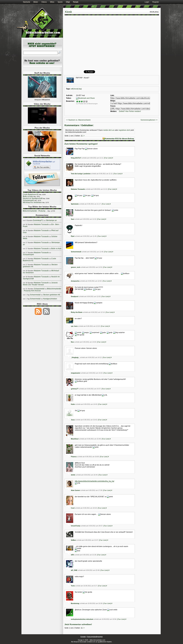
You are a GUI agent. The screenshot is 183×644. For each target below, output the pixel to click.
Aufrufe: (69, 95)
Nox (72, 342)
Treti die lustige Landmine (80, 173)
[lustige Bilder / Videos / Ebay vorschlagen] (42, 67)
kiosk (76, 89)
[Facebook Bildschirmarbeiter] (42, 170)
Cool (72, 508)
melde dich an (108, 130)
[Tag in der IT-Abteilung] (42, 124)
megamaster (75, 373)
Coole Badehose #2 (30, 194)
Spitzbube (75, 204)
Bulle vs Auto (28, 196)
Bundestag (75, 603)
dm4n (73, 475)
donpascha (75, 281)
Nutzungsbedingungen (95, 636)
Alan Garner (75, 490)
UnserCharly (75, 526)
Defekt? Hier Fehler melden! (130, 111)
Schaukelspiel (28, 200)
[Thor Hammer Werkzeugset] (42, 98)
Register (155, 2)
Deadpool (74, 296)
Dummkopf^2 (38, 220)
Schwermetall (76, 252)
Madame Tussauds (78, 189)
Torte (73, 586)
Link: (112, 95)
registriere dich (124, 130)
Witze (52, 2)
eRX (72, 555)
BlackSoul (74, 439)
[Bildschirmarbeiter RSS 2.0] (38, 315)
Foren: (113, 106)
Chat (68, 2)
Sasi (72, 219)
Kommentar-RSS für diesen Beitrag (119, 139)
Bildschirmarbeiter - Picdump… (35, 211)
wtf (72, 89)
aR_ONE (74, 570)
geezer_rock (75, 267)
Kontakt (83, 636)
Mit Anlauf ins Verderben (32, 202)
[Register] (42, 50)
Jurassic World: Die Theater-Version (40, 284)
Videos (44, 2)
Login (147, 2)
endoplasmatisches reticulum (82, 619)
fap (80, 89)
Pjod (72, 236)
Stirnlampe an (51, 220)
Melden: (113, 111)
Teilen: (68, 98)
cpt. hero (74, 326)
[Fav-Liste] (108, 158)
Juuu (73, 420)
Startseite (26, 2)
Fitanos (74, 456)
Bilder (35, 2)
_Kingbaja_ (75, 357)
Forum (75, 2)
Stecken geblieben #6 (51, 295)
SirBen (73, 540)
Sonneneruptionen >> (149, 120)
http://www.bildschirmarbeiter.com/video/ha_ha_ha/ (94, 481)
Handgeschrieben (50, 299)
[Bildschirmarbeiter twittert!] (42, 186)
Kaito (73, 404)
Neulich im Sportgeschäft (32, 198)
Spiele (60, 2)
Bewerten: (70, 101)
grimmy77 (74, 389)
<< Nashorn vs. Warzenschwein (78, 120)
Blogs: (113, 101)
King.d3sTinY (76, 158)
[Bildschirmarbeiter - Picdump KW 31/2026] (42, 151)
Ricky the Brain (76, 312)
